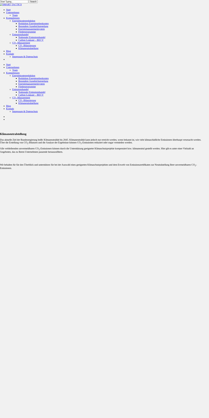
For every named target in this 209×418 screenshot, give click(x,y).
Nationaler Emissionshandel (31, 92)
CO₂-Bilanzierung (27, 100)
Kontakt (10, 108)
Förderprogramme (27, 86)
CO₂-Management (21, 97)
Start (8, 64)
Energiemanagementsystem (31, 84)
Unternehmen (12, 67)
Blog (8, 106)
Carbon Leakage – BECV (31, 95)
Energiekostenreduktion (23, 75)
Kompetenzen (13, 73)
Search (33, 1)
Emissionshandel (20, 89)
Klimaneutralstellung (28, 103)
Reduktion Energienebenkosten (33, 78)
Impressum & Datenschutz (25, 111)
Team (15, 70)
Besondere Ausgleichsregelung (33, 81)
